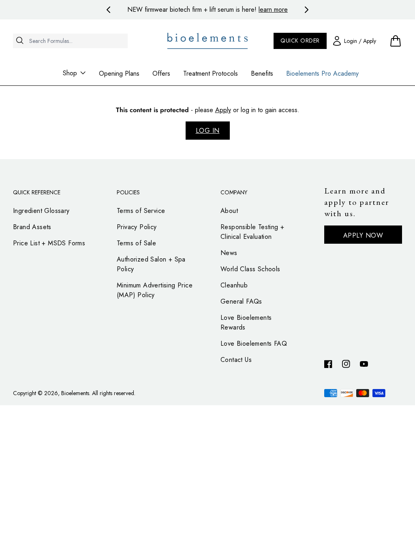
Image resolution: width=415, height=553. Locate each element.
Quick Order (300, 40)
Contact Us (236, 359)
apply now (363, 235)
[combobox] (70, 41)
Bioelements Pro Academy (322, 73)
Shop (70, 73)
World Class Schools (250, 269)
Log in (208, 130)
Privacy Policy (137, 227)
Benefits (262, 73)
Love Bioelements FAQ (253, 343)
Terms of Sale (136, 243)
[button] (396, 40)
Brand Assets (32, 227)
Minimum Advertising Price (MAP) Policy (155, 290)
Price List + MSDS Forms (49, 243)
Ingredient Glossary (41, 210)
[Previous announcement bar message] (108, 10)
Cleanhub (234, 285)
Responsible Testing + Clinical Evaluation (252, 231)
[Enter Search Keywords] (70, 55)
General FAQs (241, 301)
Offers (161, 73)
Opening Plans (119, 73)
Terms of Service (141, 210)
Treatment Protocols (210, 73)
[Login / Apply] (355, 40)
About (229, 210)
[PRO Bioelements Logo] (207, 41)
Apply (223, 110)
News (228, 252)
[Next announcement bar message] (306, 10)
